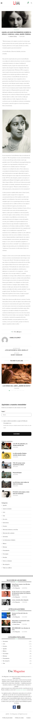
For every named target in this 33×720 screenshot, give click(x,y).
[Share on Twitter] (15, 332)
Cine (4, 515)
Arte (4, 512)
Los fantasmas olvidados (9, 540)
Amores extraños (7, 509)
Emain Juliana (16, 624)
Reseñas (5, 557)
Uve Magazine (16, 588)
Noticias (5, 547)
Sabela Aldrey (13, 36)
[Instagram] (18, 707)
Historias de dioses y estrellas (10, 529)
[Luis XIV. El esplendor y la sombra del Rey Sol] (6, 446)
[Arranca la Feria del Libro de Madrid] (6, 615)
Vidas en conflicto (7, 568)
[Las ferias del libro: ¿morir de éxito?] (16, 374)
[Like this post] (12, 332)
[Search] (31, 3)
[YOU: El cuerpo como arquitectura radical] (6, 465)
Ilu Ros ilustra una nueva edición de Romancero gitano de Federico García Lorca (21, 593)
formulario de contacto (21, 690)
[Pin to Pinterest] (17, 332)
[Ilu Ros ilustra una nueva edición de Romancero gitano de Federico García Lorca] (6, 594)
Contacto (28, 717)
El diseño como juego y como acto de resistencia (21, 492)
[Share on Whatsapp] (20, 332)
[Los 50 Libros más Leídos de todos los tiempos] (6, 484)
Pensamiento (6, 550)
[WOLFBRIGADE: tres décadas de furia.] (6, 630)
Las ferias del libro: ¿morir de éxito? (17, 386)
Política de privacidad (7, 717)
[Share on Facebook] (14, 332)
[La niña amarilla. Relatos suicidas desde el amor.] (6, 456)
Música (4, 543)
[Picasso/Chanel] (6, 475)
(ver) (10, 423)
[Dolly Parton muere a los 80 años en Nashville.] (6, 586)
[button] (3, 377)
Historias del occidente (8, 533)
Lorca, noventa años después (20, 600)
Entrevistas (6, 522)
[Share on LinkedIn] (19, 332)
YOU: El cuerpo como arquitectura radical (19, 463)
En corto (5, 519)
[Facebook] (14, 707)
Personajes (5, 554)
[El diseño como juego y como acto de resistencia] (6, 494)
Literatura (5, 536)
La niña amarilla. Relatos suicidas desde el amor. (20, 454)
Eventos (5, 526)
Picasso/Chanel (17, 472)
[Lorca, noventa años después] (6, 602)
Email (4, 411)
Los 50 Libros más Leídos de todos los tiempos (21, 483)
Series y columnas (7, 561)
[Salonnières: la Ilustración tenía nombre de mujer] (6, 623)
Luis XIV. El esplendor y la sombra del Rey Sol (20, 444)
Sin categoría (6, 564)
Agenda (5, 505)
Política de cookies (19, 717)
